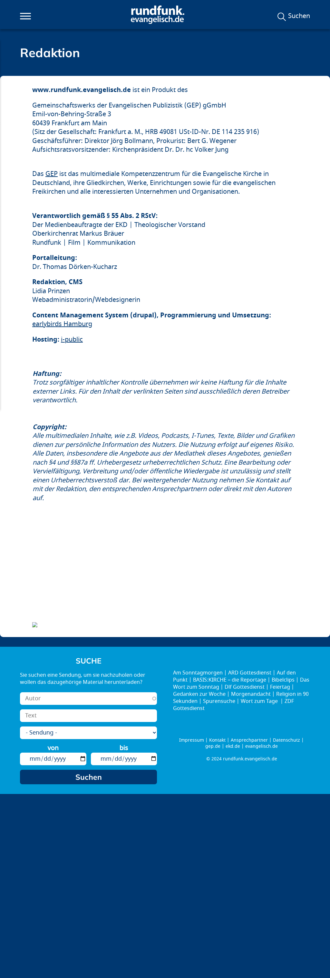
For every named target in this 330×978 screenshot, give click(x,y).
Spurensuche (219, 701)
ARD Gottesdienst (249, 673)
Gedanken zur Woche (199, 694)
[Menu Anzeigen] (25, 16)
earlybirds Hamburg (62, 324)
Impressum (191, 740)
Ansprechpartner (249, 740)
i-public (72, 339)
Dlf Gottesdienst (245, 687)
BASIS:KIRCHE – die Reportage (229, 680)
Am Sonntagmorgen (198, 673)
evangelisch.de (261, 746)
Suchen (299, 16)
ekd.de (233, 746)
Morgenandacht (251, 694)
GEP (51, 174)
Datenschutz (286, 740)
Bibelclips (283, 680)
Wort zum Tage (260, 701)
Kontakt (217, 740)
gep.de (212, 746)
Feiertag (280, 687)
